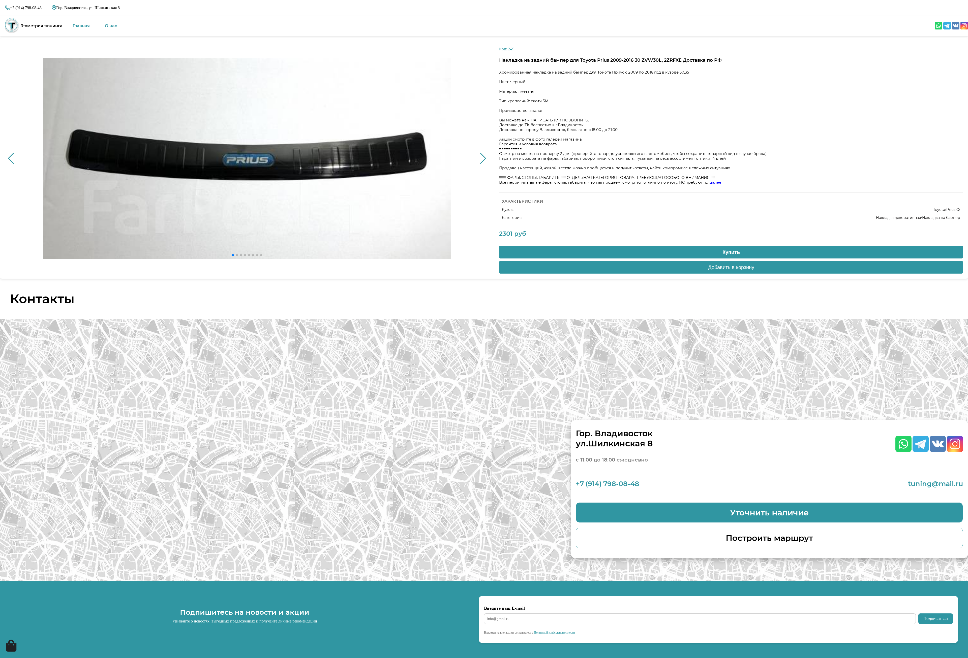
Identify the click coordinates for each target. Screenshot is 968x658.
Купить (731, 252)
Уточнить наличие (769, 512)
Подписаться (935, 618)
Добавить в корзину (731, 267)
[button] (483, 158)
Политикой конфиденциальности (554, 632)
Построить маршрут (769, 538)
